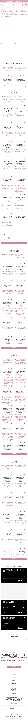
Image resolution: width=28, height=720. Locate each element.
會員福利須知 (14, 689)
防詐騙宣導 (14, 690)
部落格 (14, 679)
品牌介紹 (14, 678)
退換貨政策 (14, 688)
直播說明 (14, 680)
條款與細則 (16, 718)
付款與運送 (14, 687)
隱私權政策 (12, 718)
